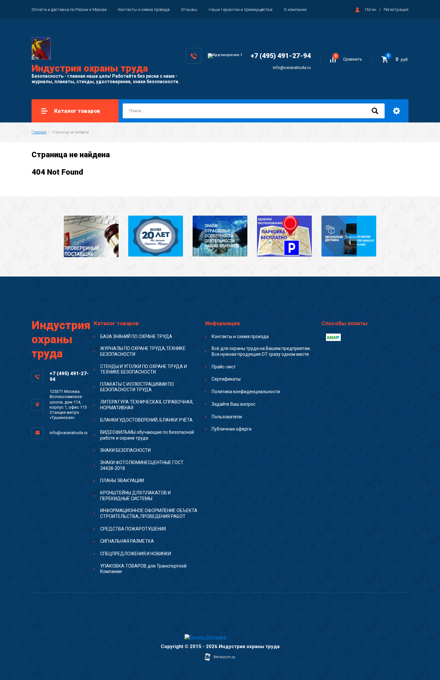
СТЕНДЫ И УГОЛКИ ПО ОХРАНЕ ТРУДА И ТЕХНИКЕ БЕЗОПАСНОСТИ (143, 369)
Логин (370, 9)
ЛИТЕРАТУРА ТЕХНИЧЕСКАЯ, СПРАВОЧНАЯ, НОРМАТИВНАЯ (146, 404)
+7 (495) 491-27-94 (281, 56)
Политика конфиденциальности (246, 391)
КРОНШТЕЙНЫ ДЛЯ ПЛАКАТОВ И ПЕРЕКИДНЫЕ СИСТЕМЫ (135, 495)
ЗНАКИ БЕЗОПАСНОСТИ (125, 450)
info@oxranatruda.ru (292, 67)
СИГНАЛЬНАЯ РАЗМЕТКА (127, 541)
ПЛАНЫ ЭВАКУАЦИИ (122, 480)
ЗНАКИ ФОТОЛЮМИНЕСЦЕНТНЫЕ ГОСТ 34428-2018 (142, 465)
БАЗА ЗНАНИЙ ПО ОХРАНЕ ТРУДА (136, 336)
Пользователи (227, 416)
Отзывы (189, 9)
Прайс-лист (224, 366)
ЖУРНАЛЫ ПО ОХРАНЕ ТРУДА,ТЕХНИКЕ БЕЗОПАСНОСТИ (143, 351)
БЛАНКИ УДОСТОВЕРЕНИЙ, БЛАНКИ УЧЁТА (146, 420)
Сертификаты (226, 379)
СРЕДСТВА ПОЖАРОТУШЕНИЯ (133, 528)
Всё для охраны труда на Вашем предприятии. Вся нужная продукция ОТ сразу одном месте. (261, 351)
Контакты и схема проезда (144, 9)
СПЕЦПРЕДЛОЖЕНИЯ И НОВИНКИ (135, 553)
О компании (295, 9)
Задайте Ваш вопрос (233, 404)
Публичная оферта (232, 429)
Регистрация (396, 9)
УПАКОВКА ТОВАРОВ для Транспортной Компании (143, 568)
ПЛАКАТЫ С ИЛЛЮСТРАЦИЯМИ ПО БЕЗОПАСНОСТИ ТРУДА (137, 387)
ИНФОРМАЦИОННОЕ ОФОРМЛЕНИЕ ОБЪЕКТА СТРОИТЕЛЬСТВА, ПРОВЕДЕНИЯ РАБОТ (148, 513)
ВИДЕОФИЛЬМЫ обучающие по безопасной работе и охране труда (147, 435)
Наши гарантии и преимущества (241, 9)
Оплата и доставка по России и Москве (69, 9)
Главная (39, 132)
